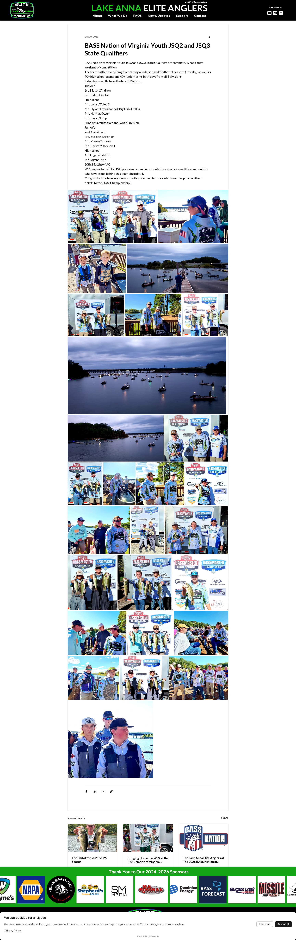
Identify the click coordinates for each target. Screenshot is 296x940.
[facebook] (281, 13)
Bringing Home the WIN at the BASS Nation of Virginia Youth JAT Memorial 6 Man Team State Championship (148, 860)
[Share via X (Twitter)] (94, 791)
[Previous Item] (6, 889)
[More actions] (209, 36)
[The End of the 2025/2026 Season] (92, 838)
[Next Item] (290, 889)
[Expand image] (89, 216)
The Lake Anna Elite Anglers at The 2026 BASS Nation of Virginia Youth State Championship (203, 859)
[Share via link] (111, 791)
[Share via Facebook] (86, 791)
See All (225, 817)
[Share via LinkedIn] (103, 791)
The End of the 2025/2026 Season (89, 859)
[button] (97, 15)
